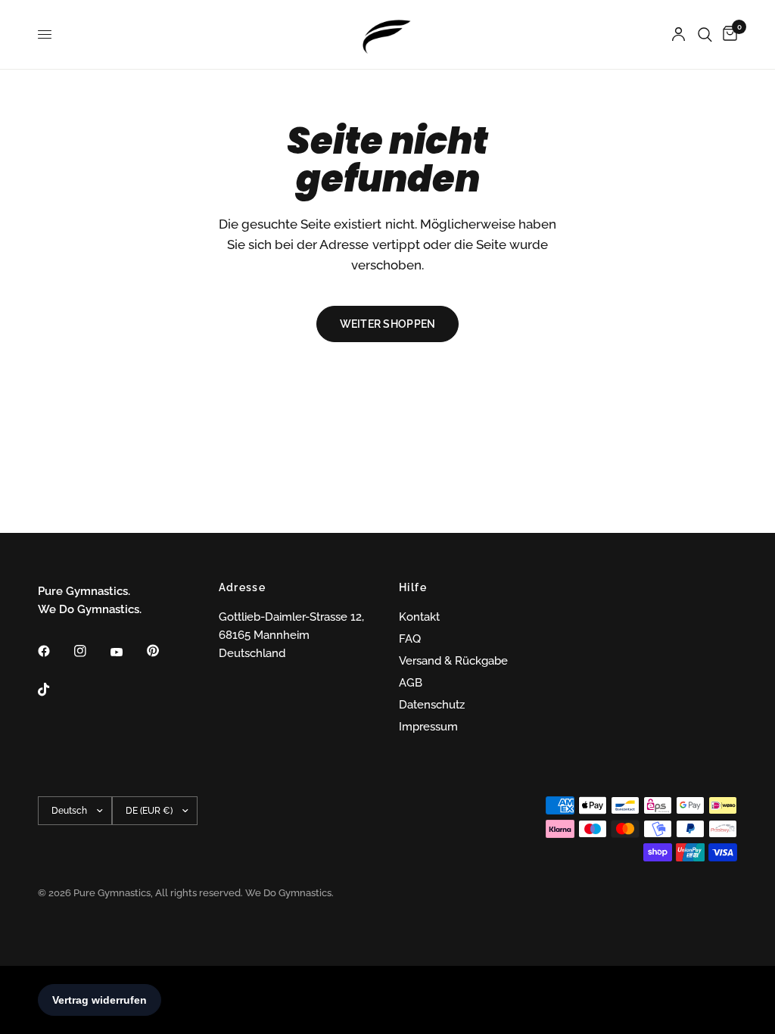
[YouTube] (127, 652)
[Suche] (705, 34)
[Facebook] (54, 651)
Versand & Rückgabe (453, 661)
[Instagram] (90, 651)
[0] (727, 34)
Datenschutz (432, 705)
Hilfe (413, 587)
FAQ (410, 639)
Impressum (428, 726)
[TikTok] (54, 689)
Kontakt (419, 617)
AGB (410, 683)
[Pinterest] (163, 650)
